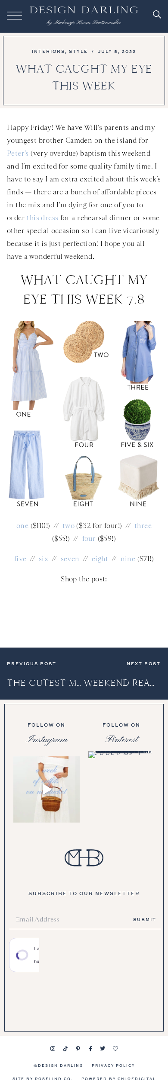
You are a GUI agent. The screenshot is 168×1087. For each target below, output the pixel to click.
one (22, 526)
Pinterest (121, 739)
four (89, 538)
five (20, 559)
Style (78, 51)
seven (70, 559)
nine (128, 559)
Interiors (48, 51)
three (143, 526)
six (43, 559)
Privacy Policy (113, 1065)
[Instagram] (53, 1049)
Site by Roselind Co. (42, 1078)
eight (100, 559)
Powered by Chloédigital (118, 1078)
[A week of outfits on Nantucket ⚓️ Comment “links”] (46, 789)
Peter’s (18, 153)
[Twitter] (103, 1049)
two (68, 526)
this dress (42, 218)
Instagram (46, 739)
